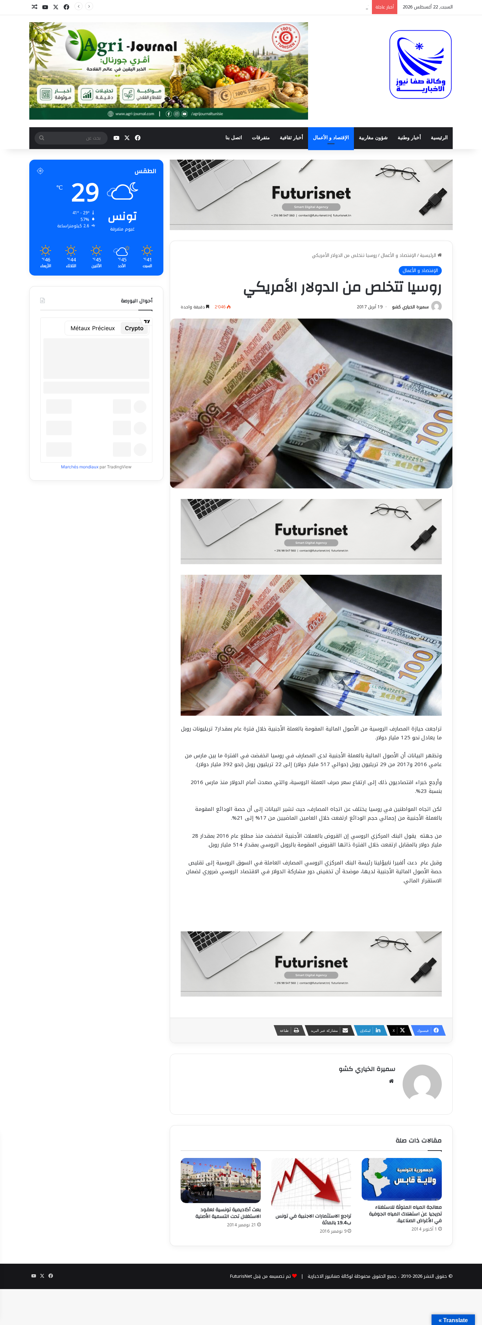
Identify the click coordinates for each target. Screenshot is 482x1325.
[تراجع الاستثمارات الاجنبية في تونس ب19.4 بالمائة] (311, 1183)
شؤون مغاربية (373, 137)
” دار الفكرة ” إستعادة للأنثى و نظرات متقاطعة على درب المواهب (304, 6)
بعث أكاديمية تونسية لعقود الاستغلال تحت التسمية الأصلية (228, 1213)
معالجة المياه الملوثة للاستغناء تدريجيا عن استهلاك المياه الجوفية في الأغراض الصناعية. (405, 1214)
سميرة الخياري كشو (410, 307)
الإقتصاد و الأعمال (331, 137)
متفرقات (261, 137)
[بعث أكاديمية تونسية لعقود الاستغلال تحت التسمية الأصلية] (221, 1180)
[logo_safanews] (420, 64)
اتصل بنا (233, 137)
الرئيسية (439, 137)
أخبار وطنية (409, 137)
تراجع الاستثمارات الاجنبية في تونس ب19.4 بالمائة (313, 1219)
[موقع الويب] (391, 1081)
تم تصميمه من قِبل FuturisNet (260, 1276)
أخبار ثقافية (291, 137)
